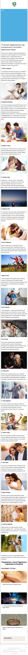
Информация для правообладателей (10, 651)
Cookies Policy (14, 653)
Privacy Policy (23, 651)
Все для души (10, 648)
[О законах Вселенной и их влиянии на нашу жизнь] (14, 598)
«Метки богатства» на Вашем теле (11, 584)
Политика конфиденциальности (9, 649)
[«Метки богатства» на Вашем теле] (14, 577)
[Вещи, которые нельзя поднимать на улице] (14, 620)
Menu (3, 10)
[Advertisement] (14, 27)
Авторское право (21, 649)
